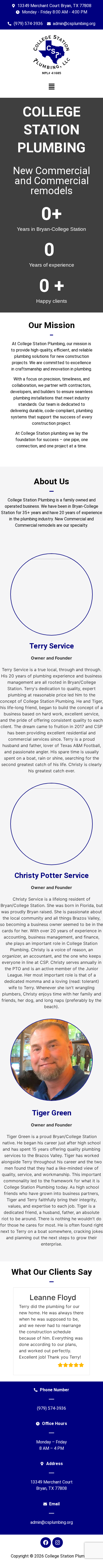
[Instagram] (57, 1542)
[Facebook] (45, 1542)
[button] (51, 86)
